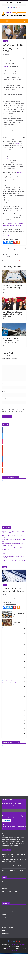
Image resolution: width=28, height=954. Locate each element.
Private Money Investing (8, 924)
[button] (14, 231)
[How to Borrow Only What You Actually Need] (14, 576)
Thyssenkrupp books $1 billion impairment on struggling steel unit (11, 340)
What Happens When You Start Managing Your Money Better (24, 708)
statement (15, 98)
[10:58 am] (3, 345)
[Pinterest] (15, 242)
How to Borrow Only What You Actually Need (13, 589)
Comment (5, 363)
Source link (6, 235)
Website (4, 399)
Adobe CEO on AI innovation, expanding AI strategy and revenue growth (13, 225)
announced (20, 172)
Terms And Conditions (7, 898)
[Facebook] (5, 242)
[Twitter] (8, 242)
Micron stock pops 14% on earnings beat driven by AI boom (12, 288)
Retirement (5, 930)
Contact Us (4, 888)
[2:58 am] (24, 677)
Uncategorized (5, 933)
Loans (5, 584)
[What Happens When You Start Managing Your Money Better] (12, 709)
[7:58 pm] (13, 616)
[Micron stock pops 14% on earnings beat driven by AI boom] (14, 271)
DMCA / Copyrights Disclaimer (10, 891)
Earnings (6, 41)
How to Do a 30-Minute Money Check (19, 621)
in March (17, 143)
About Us (4, 881)
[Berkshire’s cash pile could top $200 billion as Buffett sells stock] (14, 298)
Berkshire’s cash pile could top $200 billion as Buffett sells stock (12, 314)
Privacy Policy (5, 894)
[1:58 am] (3, 54)
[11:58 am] (13, 624)
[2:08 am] (3, 292)
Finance (4, 917)
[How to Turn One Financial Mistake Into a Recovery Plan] (12, 653)
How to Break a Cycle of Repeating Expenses (19, 613)
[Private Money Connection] (3, 21)
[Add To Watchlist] (7, 66)
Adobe (5, 66)
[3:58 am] (3, 594)
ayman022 (8, 54)
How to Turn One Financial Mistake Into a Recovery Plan (24, 652)
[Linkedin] (11, 242)
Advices (4, 907)
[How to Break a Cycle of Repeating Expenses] (7, 614)
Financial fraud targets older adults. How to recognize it (15, 250)
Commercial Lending (7, 911)
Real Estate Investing (7, 927)
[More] (19, 242)
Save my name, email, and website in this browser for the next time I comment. (14, 410)
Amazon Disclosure (7, 885)
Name (4, 384)
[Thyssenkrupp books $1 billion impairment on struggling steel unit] (14, 324)
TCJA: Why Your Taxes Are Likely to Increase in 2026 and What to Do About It (13, 256)
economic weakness (8, 159)
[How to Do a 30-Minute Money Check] (7, 622)
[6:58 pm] (24, 736)
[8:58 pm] (3, 318)
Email (4, 391)
